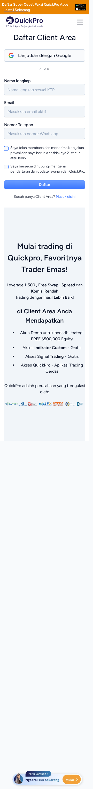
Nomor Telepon (18, 124)
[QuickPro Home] (24, 22)
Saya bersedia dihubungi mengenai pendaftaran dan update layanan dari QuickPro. (47, 169)
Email (9, 102)
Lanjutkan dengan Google (44, 55)
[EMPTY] (80, 7)
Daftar (44, 184)
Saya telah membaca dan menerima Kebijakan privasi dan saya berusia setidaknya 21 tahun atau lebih (47, 153)
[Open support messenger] (47, 778)
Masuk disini (65, 196)
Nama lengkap (17, 80)
